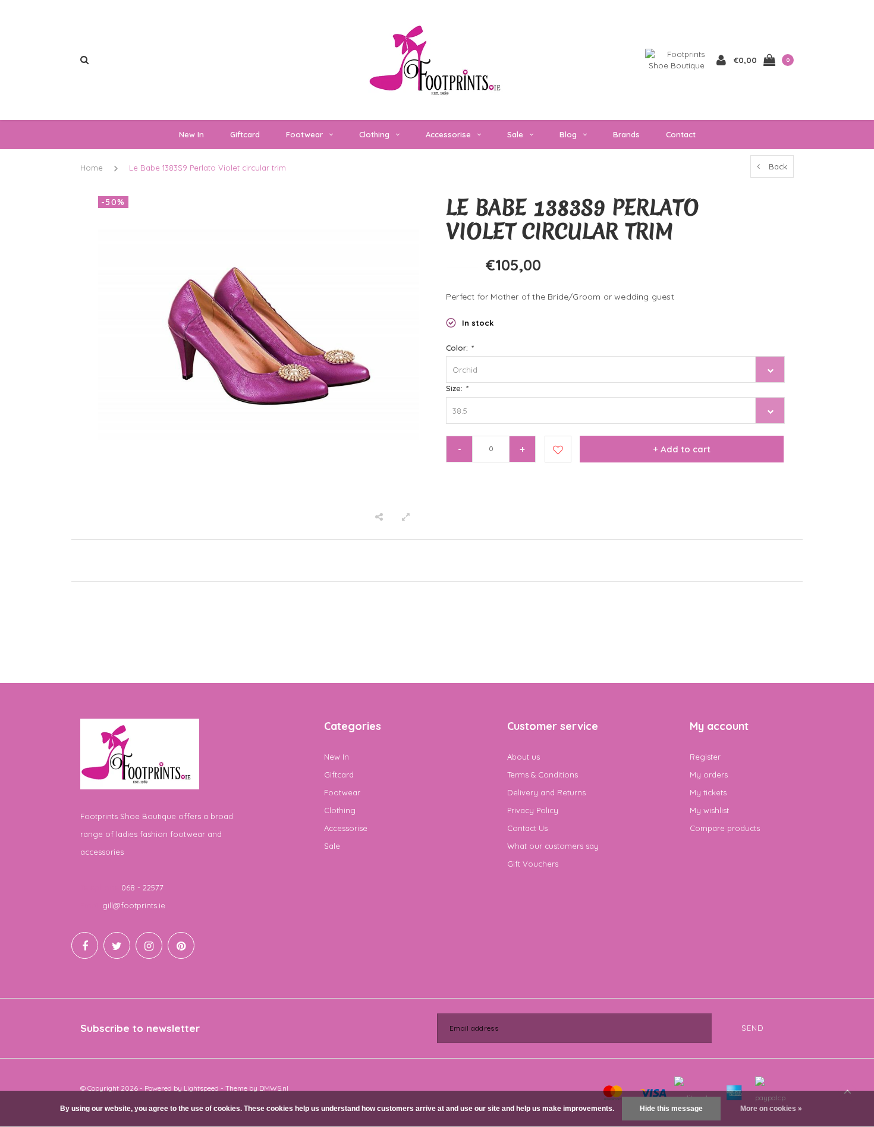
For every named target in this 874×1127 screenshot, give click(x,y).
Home (91, 167)
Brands (626, 134)
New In (191, 134)
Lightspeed (201, 1088)
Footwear (304, 134)
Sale (515, 134)
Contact (681, 134)
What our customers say (553, 846)
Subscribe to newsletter (140, 1028)
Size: (456, 388)
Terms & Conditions (542, 774)
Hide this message (671, 1108)
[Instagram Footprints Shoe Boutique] (149, 945)
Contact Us (527, 828)
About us (523, 756)
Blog (568, 134)
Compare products (725, 828)
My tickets (708, 792)
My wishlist (709, 810)
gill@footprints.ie (133, 905)
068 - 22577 (142, 887)
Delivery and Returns (546, 792)
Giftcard (245, 134)
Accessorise (448, 134)
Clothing (374, 134)
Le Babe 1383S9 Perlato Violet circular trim (207, 167)
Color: (459, 347)
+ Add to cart (681, 449)
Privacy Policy (532, 810)
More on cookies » (771, 1108)
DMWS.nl (273, 1088)
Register (705, 756)
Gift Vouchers (532, 863)
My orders (709, 774)
